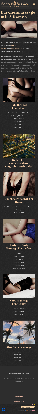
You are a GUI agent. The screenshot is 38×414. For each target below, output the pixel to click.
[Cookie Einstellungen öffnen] (3, 410)
